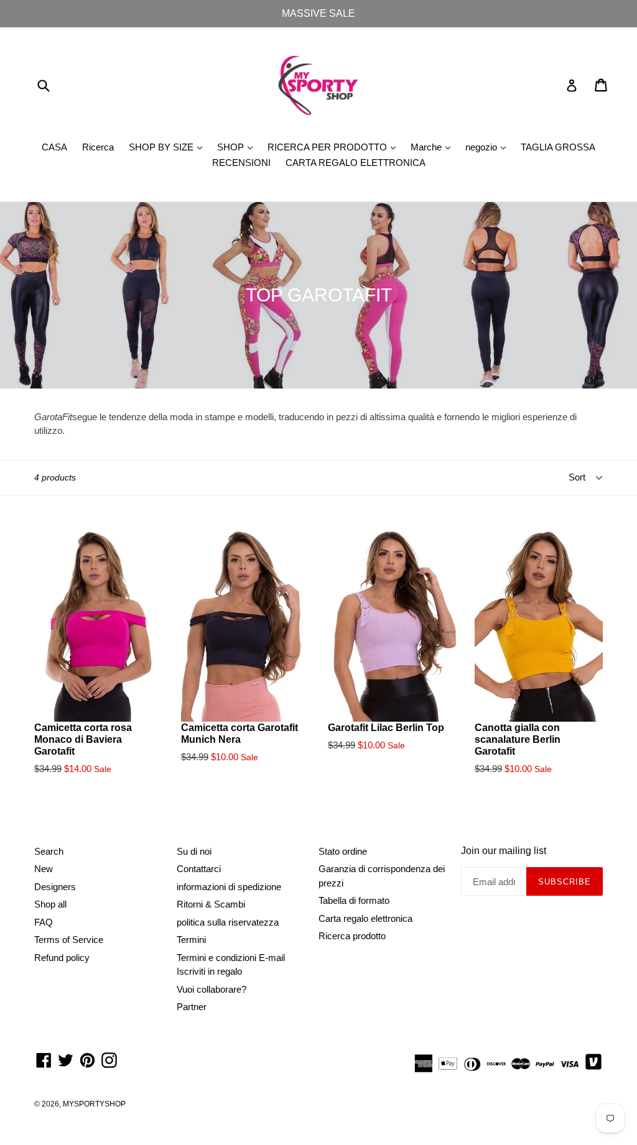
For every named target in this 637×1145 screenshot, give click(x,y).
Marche (434, 146)
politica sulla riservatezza (228, 922)
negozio (488, 146)
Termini (191, 939)
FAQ (43, 922)
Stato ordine (342, 851)
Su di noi (194, 851)
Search (48, 851)
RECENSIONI (241, 162)
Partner (192, 1006)
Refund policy (62, 957)
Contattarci (199, 868)
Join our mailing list (503, 850)
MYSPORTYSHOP (94, 1104)
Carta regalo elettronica (365, 918)
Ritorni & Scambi (211, 904)
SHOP (238, 146)
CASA (54, 147)
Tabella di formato (353, 900)
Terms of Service (68, 939)
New (43, 868)
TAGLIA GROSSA (558, 147)
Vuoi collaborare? (211, 989)
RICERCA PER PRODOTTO (334, 146)
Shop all (50, 904)
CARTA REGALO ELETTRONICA (355, 162)
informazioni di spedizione (229, 886)
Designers (55, 886)
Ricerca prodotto (352, 936)
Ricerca (98, 147)
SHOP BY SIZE (168, 146)
